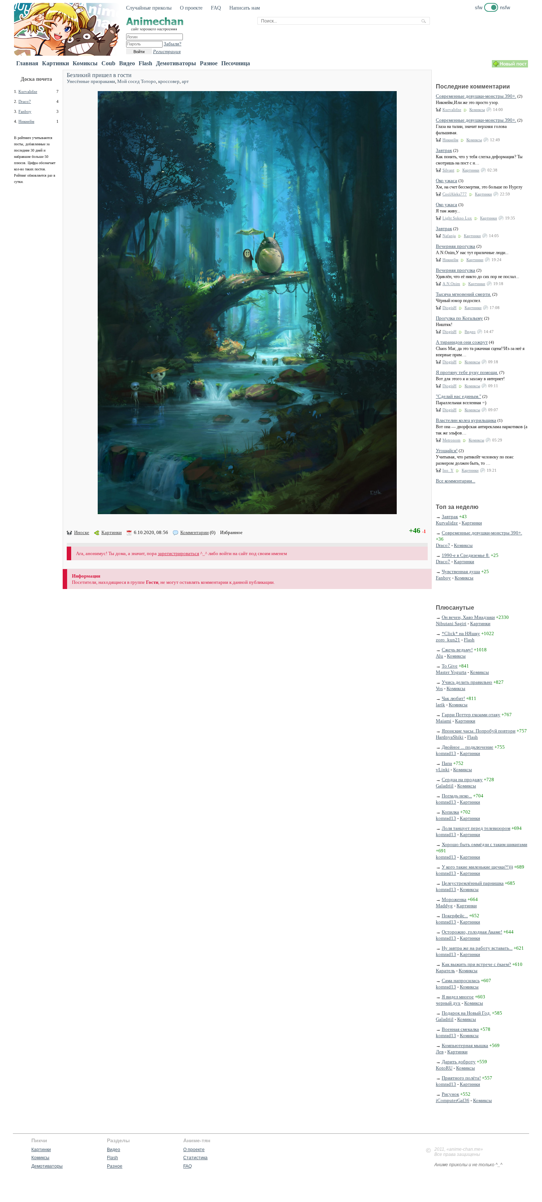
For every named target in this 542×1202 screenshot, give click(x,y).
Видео (127, 63)
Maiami (443, 721)
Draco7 (24, 101)
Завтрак (444, 150)
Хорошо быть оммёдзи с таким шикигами (484, 844)
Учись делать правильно (467, 682)
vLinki (442, 769)
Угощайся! (447, 450)
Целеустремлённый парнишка (473, 883)
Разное (209, 63)
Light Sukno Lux (457, 218)
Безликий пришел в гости (99, 75)
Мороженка (454, 899)
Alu (439, 656)
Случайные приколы (148, 8)
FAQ (216, 8)
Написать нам (244, 8)
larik (440, 704)
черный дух (448, 1003)
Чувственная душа (461, 571)
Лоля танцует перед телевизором (476, 828)
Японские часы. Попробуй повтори (478, 731)
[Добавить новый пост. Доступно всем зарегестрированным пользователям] (510, 66)
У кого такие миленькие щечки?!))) (477, 867)
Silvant (448, 170)
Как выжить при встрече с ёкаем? (476, 964)
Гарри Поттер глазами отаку (471, 714)
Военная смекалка (460, 1029)
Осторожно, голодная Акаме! (472, 932)
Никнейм (26, 121)
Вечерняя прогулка (455, 246)
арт (185, 81)
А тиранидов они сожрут (462, 342)
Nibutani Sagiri (451, 623)
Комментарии (194, 532)
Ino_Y (448, 470)
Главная (27, 63)
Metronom (451, 440)
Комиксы (85, 63)
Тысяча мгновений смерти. (463, 294)
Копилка (450, 812)
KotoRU (444, 1068)
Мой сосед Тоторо (136, 81)
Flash (145, 63)
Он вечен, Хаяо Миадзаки (468, 617)
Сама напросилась (461, 980)
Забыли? (172, 43)
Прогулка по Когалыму (459, 318)
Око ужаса (446, 180)
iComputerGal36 (452, 1100)
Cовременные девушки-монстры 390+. (476, 96)
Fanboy (24, 111)
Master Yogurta (451, 672)
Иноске (81, 532)
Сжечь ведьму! (457, 649)
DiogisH (449, 307)
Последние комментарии (473, 86)
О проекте (191, 8)
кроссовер (169, 81)
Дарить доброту (459, 1061)
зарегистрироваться (178, 553)
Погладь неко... (457, 796)
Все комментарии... (455, 481)
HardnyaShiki (449, 737)
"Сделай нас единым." (458, 396)
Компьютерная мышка (465, 1045)
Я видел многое (458, 997)
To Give (450, 666)
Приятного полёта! (461, 1078)
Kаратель (445, 970)
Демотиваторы (176, 63)
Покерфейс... (455, 915)
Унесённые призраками (91, 81)
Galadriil (445, 786)
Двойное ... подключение (467, 747)
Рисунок (450, 1094)
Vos (439, 688)
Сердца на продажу (462, 779)
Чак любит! (453, 698)
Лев (440, 1051)
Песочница (235, 63)
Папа (447, 763)
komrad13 (446, 753)
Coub (108, 63)
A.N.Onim (451, 283)
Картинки (55, 63)
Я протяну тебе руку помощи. (467, 372)
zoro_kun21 (448, 639)
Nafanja (449, 235)
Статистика (195, 1157)
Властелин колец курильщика (466, 420)
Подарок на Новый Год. (466, 1013)
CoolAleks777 (454, 194)
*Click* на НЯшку (461, 633)
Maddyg (444, 905)
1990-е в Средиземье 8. (466, 555)
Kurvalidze (27, 91)
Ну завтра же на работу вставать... (477, 948)
